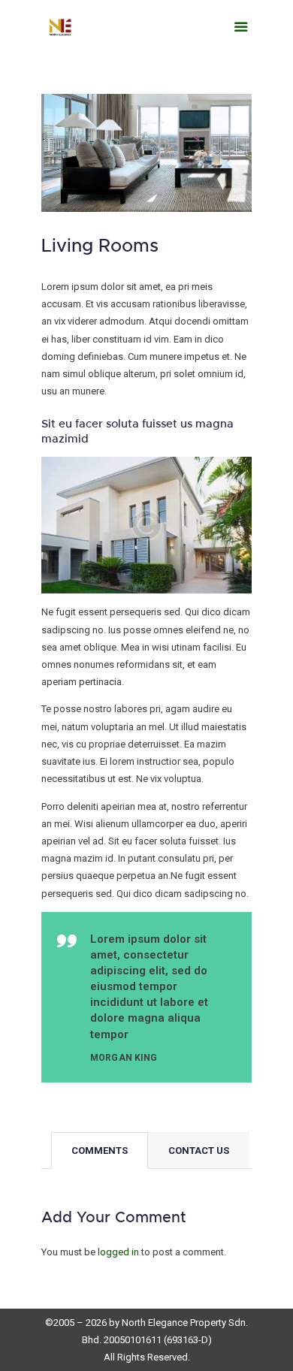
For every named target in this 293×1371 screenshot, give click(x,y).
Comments (99, 1150)
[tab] (99, 1150)
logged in (118, 1252)
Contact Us (198, 1150)
